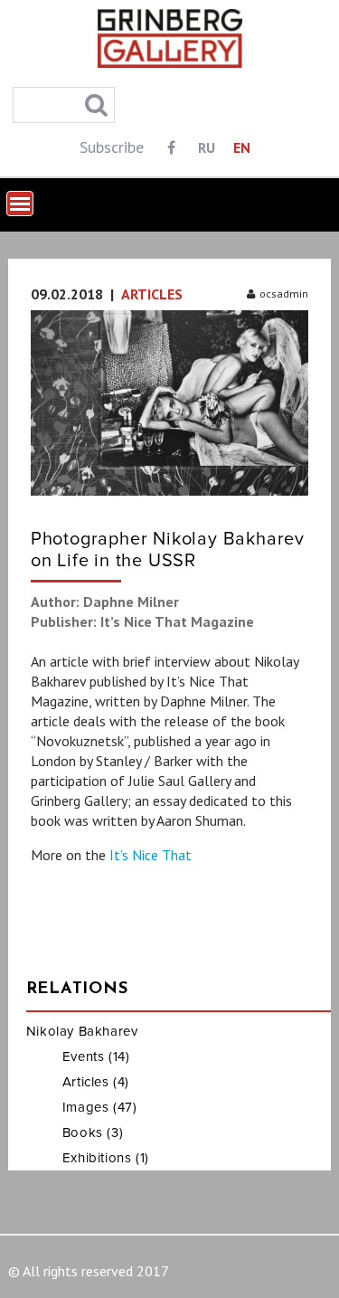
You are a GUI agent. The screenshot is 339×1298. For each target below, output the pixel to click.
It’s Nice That (150, 855)
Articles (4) (95, 1082)
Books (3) (92, 1132)
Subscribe (112, 147)
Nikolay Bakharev (82, 1031)
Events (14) (96, 1056)
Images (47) (99, 1107)
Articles (152, 294)
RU (206, 147)
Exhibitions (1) (105, 1158)
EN (241, 147)
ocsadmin (283, 293)
